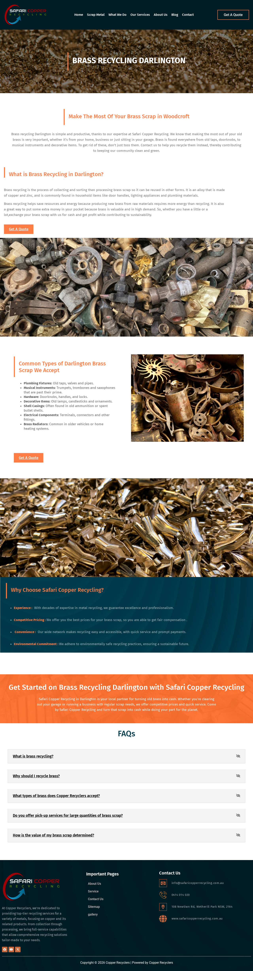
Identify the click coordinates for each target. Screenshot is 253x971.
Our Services (140, 15)
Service (93, 891)
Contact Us (95, 899)
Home (78, 15)
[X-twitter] (18, 949)
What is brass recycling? (33, 756)
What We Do (117, 15)
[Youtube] (11, 949)
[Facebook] (5, 949)
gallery (93, 914)
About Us (160, 15)
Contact (188, 15)
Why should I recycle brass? (36, 776)
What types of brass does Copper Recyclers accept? (56, 796)
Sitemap (94, 906)
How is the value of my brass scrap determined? (53, 835)
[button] (126, 756)
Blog (174, 15)
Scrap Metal (96, 15)
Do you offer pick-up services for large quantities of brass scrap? (68, 815)
